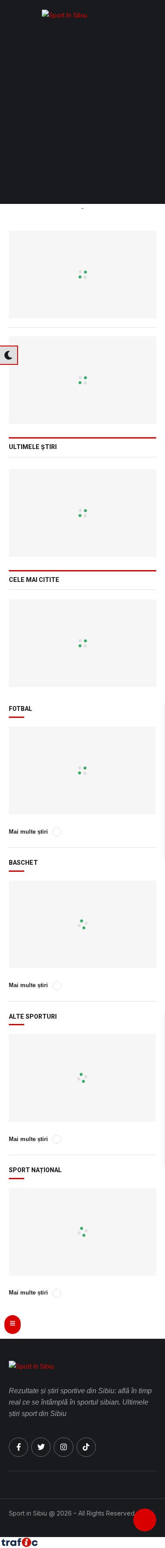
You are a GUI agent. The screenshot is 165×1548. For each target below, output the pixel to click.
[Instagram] (63, 1447)
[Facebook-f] (18, 1447)
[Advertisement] (82, 117)
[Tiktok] (86, 1447)
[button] (154, 15)
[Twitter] (41, 1447)
